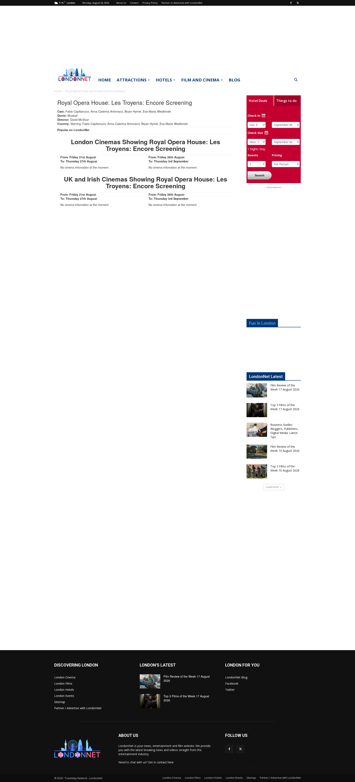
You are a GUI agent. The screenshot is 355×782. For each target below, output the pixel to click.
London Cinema (64, 677)
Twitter (230, 690)
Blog (234, 80)
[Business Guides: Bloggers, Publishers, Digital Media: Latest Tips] (257, 430)
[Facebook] (291, 3)
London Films (63, 683)
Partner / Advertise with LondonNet (77, 708)
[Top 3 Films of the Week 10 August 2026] (257, 471)
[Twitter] (298, 3)
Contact (134, 2)
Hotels (164, 80)
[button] (296, 80)
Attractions (131, 80)
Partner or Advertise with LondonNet (181, 2)
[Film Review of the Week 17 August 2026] (257, 390)
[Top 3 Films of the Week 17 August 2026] (257, 410)
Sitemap (59, 702)
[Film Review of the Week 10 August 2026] (257, 452)
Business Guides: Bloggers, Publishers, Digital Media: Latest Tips (284, 431)
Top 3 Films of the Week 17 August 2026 (284, 407)
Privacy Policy (150, 2)
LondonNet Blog (236, 677)
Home (104, 80)
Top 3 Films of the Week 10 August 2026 (284, 468)
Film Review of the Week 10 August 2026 (284, 449)
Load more (272, 487)
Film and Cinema (200, 80)
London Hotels (64, 690)
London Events (64, 696)
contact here (165, 762)
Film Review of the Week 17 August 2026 (284, 387)
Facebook (231, 683)
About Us (121, 2)
